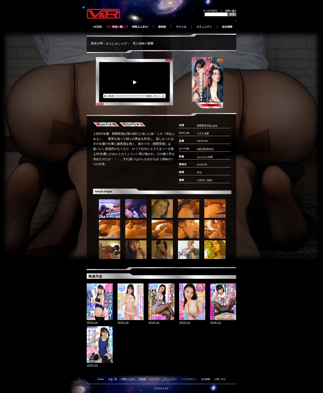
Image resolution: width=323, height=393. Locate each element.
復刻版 (142, 379)
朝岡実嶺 (201, 125)
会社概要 (205, 379)
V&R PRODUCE (205, 149)
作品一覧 (112, 379)
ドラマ (200, 133)
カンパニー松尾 (205, 156)
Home (101, 379)
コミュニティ (170, 379)
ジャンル (154, 379)
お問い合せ (220, 379)
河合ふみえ (212, 125)
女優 (206, 133)
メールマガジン (189, 379)
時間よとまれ (128, 379)
